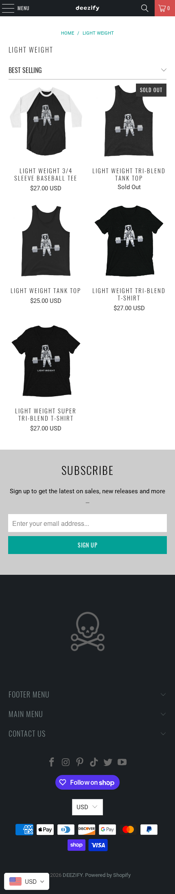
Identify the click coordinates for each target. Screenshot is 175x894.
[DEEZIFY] (87, 8)
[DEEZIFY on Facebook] (52, 762)
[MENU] (3, 8)
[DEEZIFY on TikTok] (94, 762)
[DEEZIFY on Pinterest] (80, 762)
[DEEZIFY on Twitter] (108, 762)
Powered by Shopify (108, 875)
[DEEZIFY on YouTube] (122, 762)
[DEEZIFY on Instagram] (66, 762)
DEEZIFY (73, 875)
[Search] (145, 8)
